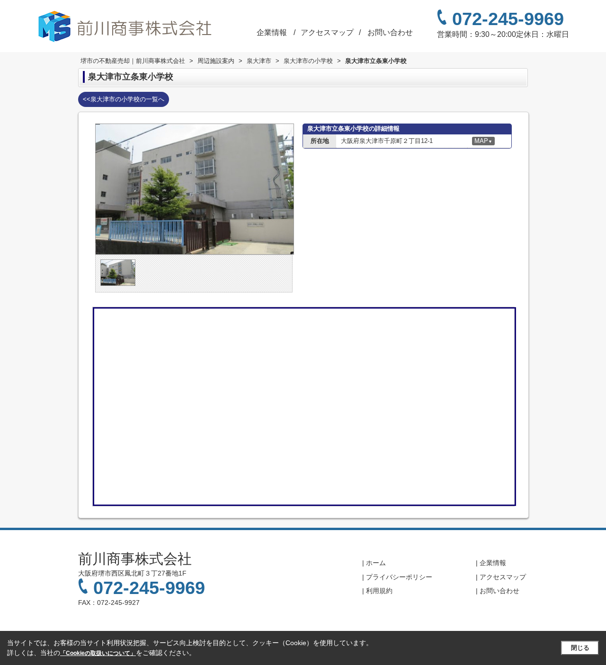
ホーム (376, 563)
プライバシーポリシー (399, 577)
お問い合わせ (390, 32)
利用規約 (379, 590)
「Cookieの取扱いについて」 (98, 653)
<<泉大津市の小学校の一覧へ (123, 99)
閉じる (580, 647)
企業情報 (272, 32)
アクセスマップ (328, 32)
